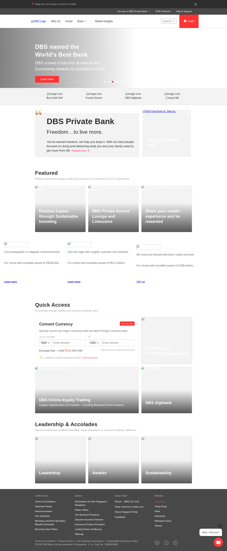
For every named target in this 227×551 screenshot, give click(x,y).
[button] (196, 4)
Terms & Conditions (45, 541)
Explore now (79, 150)
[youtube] (166, 542)
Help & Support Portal (126, 512)
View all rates (127, 323)
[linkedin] (175, 542)
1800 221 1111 (131, 501)
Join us (140, 281)
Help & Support (184, 11)
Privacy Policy (66, 541)
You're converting (47, 337)
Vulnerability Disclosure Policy (122, 541)
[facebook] (157, 542)
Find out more (90, 357)
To (89, 337)
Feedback (120, 517)
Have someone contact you (129, 506)
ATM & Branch (163, 11)
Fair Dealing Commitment (90, 541)
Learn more (47, 79)
